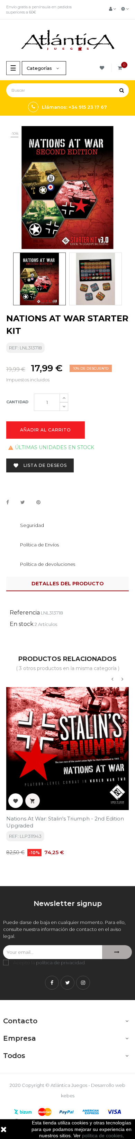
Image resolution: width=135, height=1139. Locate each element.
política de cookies (102, 1135)
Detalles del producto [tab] (68, 583)
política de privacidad (60, 962)
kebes (67, 1095)
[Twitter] (67, 982)
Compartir (7, 502)
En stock (22, 624)
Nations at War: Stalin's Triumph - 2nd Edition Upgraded (65, 822)
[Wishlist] (102, 68)
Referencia (25, 612)
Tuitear (22, 502)
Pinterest (38, 502)
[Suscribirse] (117, 952)
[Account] (112, 8)
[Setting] (125, 8)
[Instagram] (83, 982)
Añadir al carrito (45, 429)
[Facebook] (51, 982)
